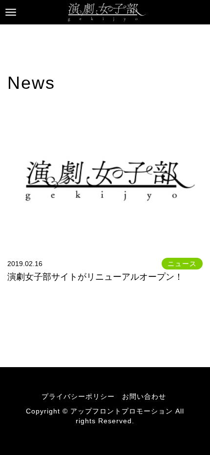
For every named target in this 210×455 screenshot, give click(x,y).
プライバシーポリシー (78, 396)
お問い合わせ (144, 396)
